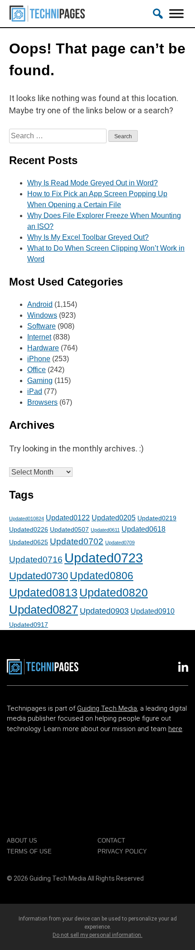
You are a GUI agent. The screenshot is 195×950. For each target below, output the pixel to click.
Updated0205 (114, 518)
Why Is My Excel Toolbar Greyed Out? (88, 237)
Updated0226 (28, 529)
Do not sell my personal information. (97, 935)
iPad (34, 391)
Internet (39, 337)
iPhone (38, 359)
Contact (111, 840)
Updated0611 (105, 530)
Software (41, 326)
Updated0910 (153, 611)
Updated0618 (144, 529)
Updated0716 (36, 559)
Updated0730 (38, 576)
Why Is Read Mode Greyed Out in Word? (92, 183)
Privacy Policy (122, 851)
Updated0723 (103, 557)
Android (40, 304)
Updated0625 (28, 542)
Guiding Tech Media (107, 708)
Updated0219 (156, 518)
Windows (42, 315)
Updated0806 (101, 576)
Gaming (40, 380)
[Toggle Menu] (176, 13)
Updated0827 (43, 609)
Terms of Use (29, 851)
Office (36, 369)
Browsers (42, 402)
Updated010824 (26, 518)
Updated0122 (68, 518)
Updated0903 (104, 611)
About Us (22, 840)
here (175, 729)
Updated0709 (120, 542)
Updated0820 (113, 592)
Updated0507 (69, 529)
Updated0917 (28, 624)
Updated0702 (76, 541)
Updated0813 (43, 592)
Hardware (43, 348)
